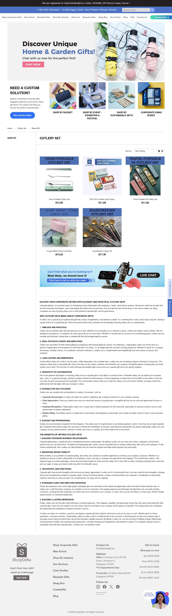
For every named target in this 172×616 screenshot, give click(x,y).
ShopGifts (80, 612)
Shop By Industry (63, 558)
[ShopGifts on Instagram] (98, 586)
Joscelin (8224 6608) (149, 567)
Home (9, 128)
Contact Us (142, 17)
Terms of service (100, 594)
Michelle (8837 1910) (149, 578)
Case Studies (60, 570)
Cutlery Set (21, 128)
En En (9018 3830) (150, 572)
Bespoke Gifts (89, 17)
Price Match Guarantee (170, 288)
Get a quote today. (22, 115)
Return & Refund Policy (101, 592)
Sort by (128, 151)
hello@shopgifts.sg (105, 548)
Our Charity (115, 17)
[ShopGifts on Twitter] (111, 586)
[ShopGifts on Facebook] (104, 586)
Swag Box (103, 17)
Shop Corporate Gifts (12, 17)
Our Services (60, 564)
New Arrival (29, 17)
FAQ (132, 17)
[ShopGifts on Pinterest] (117, 586)
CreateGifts (59, 589)
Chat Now (21, 577)
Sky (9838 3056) (151, 556)
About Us (75, 17)
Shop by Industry (61, 17)
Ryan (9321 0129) (150, 561)
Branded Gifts (43, 17)
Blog (125, 17)
